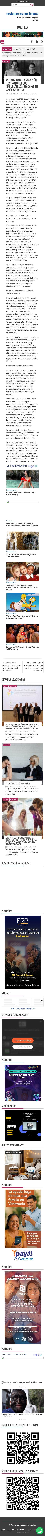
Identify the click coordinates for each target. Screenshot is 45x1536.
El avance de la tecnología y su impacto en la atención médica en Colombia (11, 667)
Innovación (5, 61)
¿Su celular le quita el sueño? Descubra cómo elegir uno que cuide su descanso (33, 667)
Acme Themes (22, 1532)
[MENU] (2, 42)
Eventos (5, 686)
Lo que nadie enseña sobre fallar (17, 783)
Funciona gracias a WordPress (13, 1529)
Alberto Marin (31, 94)
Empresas (6, 799)
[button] (39, 1530)
